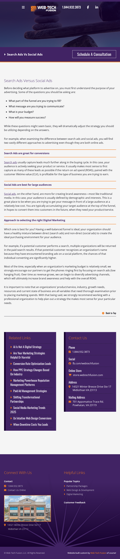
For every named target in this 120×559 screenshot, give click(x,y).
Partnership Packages (77, 485)
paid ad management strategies (30, 391)
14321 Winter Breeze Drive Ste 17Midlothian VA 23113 (91, 388)
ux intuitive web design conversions (32, 418)
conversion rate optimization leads (32, 363)
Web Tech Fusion (98, 552)
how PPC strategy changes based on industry (29, 372)
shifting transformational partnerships (25, 399)
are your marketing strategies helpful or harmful (27, 355)
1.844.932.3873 (71, 7)
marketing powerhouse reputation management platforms (29, 382)
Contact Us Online (17, 490)
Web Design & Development (80, 490)
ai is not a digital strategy (27, 347)
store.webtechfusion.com (88, 375)
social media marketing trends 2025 (27, 409)
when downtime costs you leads (30, 424)
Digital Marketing (75, 494)
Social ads (10, 194)
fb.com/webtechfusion (86, 363)
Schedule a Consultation (94, 54)
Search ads (10, 162)
